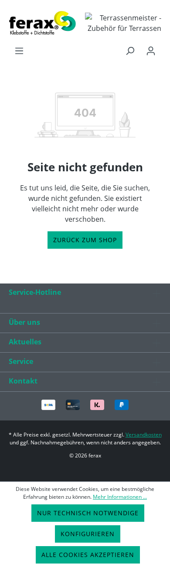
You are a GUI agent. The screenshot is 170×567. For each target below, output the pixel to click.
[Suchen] (129, 51)
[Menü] (19, 51)
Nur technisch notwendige (88, 513)
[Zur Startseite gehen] (42, 22)
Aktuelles (25, 342)
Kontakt (23, 381)
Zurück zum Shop (85, 240)
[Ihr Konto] (150, 51)
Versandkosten (144, 434)
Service (21, 361)
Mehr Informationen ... (120, 496)
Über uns (24, 322)
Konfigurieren (88, 534)
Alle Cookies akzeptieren (87, 554)
